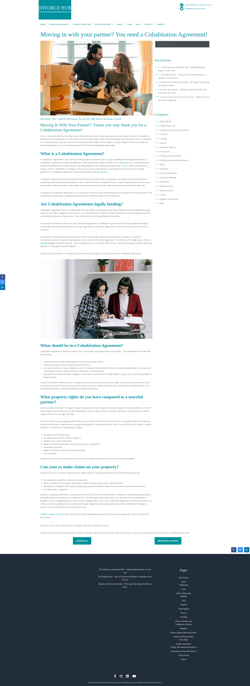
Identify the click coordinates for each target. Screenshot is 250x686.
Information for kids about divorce (183, 651)
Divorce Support (103, 24)
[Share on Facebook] (233, 551)
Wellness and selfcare (169, 199)
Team (129, 24)
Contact (148, 24)
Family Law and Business (170, 156)
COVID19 (164, 134)
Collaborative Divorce (184, 624)
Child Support (165, 121)
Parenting (164, 169)
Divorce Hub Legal (58, 24)
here (91, 243)
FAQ (183, 600)
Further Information (183, 644)
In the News (183, 640)
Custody (163, 138)
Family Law (165, 151)
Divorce (163, 143)
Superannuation (166, 190)
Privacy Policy (183, 655)
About (120, 24)
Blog (138, 24)
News (162, 164)
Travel (162, 195)
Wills (162, 203)
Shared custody (166, 186)
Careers (161, 24)
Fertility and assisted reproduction (174, 160)
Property (183, 605)
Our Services (183, 578)
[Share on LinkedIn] (2, 289)
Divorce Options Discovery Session (184, 633)
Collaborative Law (167, 126)
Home (43, 24)
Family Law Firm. (101, 172)
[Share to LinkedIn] (246, 551)
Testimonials (183, 585)
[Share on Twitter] (240, 551)
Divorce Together (82, 24)
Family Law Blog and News (183, 637)
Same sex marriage (168, 177)
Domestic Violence (168, 147)
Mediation (183, 628)
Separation (164, 182)
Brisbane (183, 596)
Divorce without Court (183, 621)
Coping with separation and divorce (175, 130)
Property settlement (168, 173)
